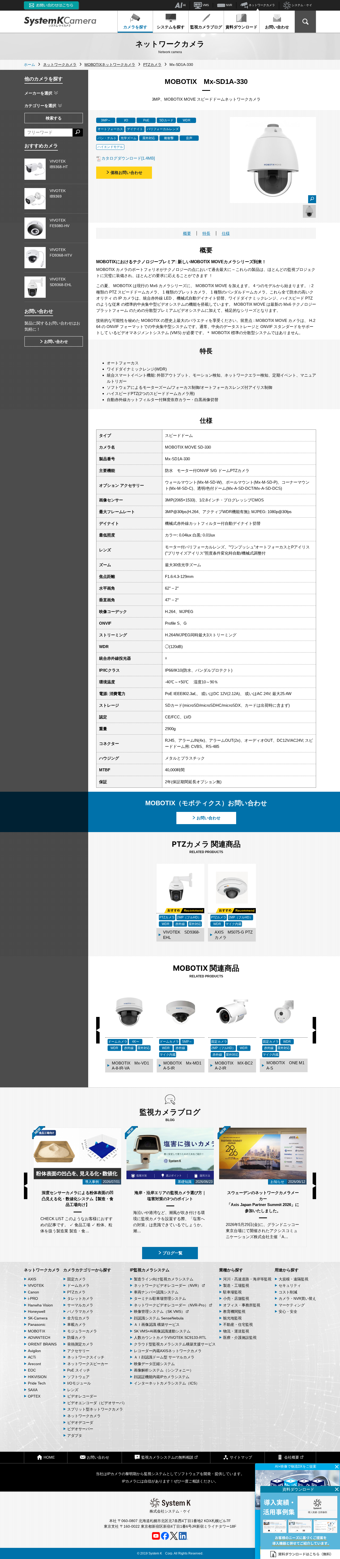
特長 (206, 233)
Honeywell (36, 1311)
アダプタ (74, 1435)
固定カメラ (76, 1279)
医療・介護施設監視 (240, 1337)
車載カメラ (76, 1324)
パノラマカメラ (80, 1311)
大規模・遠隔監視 (293, 1279)
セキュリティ (290, 1285)
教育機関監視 (234, 1311)
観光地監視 (232, 1318)
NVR (228, 5)
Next (314, 1030)
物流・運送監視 (236, 1331)
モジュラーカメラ (82, 1331)
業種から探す (231, 1270)
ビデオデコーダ (80, 1422)
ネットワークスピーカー (87, 1364)
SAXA (32, 1390)
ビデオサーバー (80, 1429)
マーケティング (292, 1305)
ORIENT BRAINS (42, 1344)
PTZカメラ (76, 1292)
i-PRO (33, 1298)
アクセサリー (78, 1351)
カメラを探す (135, 27)
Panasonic (36, 1324)
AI (184, 5)
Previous (98, 1030)
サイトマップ (241, 1457)
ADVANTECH (39, 1337)
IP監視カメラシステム (149, 1270)
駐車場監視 (232, 1292)
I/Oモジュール (79, 1383)
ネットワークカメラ (261, 5)
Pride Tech (37, 1383)
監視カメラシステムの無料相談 (167, 1457)
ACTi (32, 1357)
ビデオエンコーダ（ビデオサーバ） (97, 1403)
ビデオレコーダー (82, 1396)
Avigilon (34, 1351)
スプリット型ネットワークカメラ (95, 1409)
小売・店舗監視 (236, 1298)
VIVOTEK (36, 1285)
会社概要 (291, 1457)
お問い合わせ (277, 27)
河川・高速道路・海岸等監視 (247, 1279)
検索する (54, 118)
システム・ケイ (301, 5)
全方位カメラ (78, 1318)
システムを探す (171, 27)
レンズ (72, 1390)
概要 (187, 233)
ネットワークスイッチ (85, 1357)
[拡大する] (312, 199)
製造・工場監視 (236, 1285)
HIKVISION (37, 1377)
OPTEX (34, 1396)
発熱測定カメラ (80, 1344)
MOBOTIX (36, 1331)
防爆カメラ (76, 1337)
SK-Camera (38, 1318)
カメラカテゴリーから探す (87, 1270)
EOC (32, 1370)
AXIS (32, 1279)
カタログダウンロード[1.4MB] (128, 158)
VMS (205, 5)
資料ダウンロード (241, 27)
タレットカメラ (80, 1298)
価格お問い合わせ (126, 172)
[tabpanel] (309, 211)
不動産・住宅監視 (238, 1324)
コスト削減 (288, 1292)
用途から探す (287, 1270)
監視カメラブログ (206, 27)
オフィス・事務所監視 (241, 1305)
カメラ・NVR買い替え (297, 1298)
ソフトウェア (78, 1377)
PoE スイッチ (78, 1370)
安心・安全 (288, 1311)
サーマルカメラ (80, 1305)
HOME (49, 1457)
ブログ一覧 (172, 1253)
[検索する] (78, 133)
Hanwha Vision (40, 1305)
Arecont (34, 1364)
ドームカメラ (78, 1285)
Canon (33, 1292)
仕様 (226, 233)
